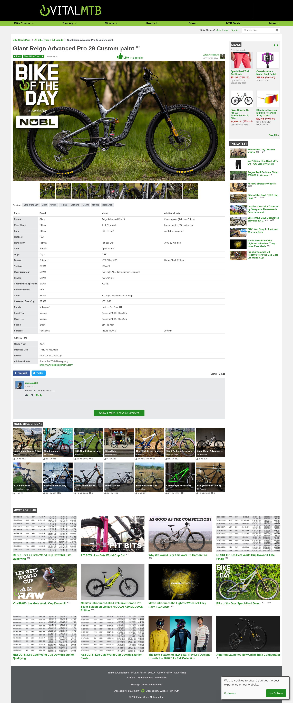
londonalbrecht (111, 455)
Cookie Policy (164, 672)
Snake (77, 489)
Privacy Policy (138, 672)
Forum (193, 23)
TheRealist (201, 489)
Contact (131, 677)
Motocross (161, 677)
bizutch (29, 404)
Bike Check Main (21, 40)
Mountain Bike (145, 677)
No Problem (276, 693)
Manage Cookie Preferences (146, 684)
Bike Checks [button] (22, 23)
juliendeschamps (211, 55)
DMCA (151, 672)
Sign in (234, 30)
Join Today (222, 30)
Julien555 (79, 455)
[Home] (70, 10)
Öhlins (53, 205)
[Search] (277, 30)
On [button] (171, 690)
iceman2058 (31, 383)
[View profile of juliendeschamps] (222, 56)
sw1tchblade (202, 455)
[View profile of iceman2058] (19, 385)
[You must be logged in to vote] (26, 395)
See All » (274, 135)
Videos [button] (110, 23)
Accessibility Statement (126, 690)
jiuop (107, 489)
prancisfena (140, 489)
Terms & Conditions (118, 672)
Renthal (63, 205)
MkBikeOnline (172, 455)
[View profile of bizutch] (19, 406)
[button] (48, 191)
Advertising (180, 672)
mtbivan (17, 455)
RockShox (107, 205)
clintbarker (48, 455)
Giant (44, 205)
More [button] (272, 23)
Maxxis (95, 205)
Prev (18, 56)
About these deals (238, 50)
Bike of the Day (31, 205)
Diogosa (169, 489)
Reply (39, 395)
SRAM (86, 205)
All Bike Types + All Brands (48, 40)
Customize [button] (230, 693)
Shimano (75, 205)
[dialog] (256, 688)
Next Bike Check (32, 56)
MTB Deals (233, 23)
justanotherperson (21, 489)
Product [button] (151, 23)
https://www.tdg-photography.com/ (56, 365)
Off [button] (177, 690)
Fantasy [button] (68, 23)
